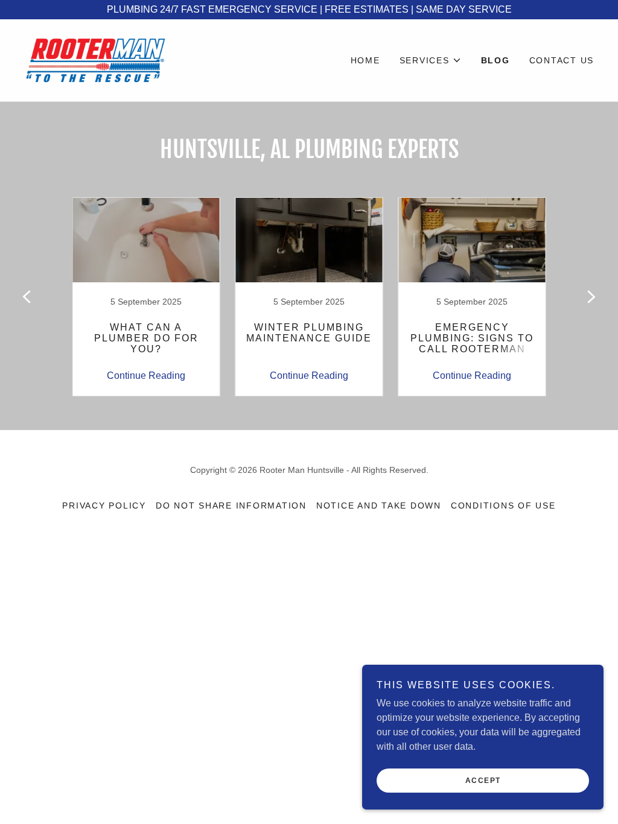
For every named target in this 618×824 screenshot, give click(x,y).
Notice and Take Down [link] (378, 505)
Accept (483, 780)
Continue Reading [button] (146, 375)
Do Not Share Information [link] (231, 505)
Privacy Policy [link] (104, 505)
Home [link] (365, 60)
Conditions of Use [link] (503, 505)
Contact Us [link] (561, 60)
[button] (431, 60)
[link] (95, 59)
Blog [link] (495, 60)
